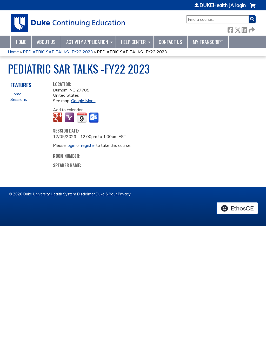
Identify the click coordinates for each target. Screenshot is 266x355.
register (88, 145)
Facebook (230, 29)
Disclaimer (86, 194)
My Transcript (208, 41)
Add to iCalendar (81, 117)
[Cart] (253, 8)
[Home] (68, 23)
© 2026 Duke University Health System (42, 194)
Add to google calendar (58, 118)
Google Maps (83, 100)
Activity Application (87, 41)
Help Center (133, 41)
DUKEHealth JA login (223, 5)
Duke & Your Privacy (113, 194)
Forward (251, 29)
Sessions (18, 99)
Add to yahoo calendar (70, 118)
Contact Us (170, 41)
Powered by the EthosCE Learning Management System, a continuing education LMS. (237, 208)
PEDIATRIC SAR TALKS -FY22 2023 (58, 51)
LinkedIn (244, 29)
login (71, 145)
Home (21, 41)
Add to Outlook (94, 118)
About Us (46, 41)
